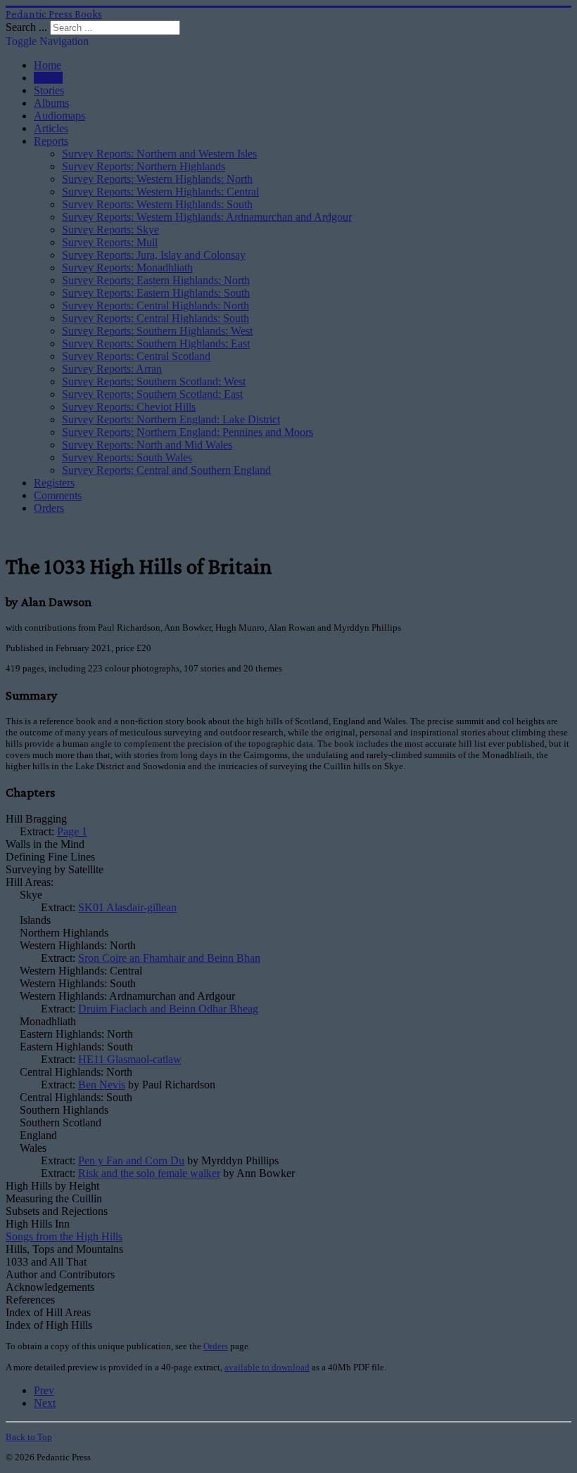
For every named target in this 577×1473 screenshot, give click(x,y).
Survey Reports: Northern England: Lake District (171, 419)
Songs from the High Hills (64, 1236)
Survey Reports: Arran (112, 369)
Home (47, 65)
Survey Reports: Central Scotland (136, 356)
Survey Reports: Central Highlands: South (155, 318)
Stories (49, 90)
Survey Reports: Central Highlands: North (155, 305)
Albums (51, 103)
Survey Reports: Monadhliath (127, 268)
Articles (51, 128)
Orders (49, 508)
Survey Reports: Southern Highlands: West (157, 331)
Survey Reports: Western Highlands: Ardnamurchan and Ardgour (207, 217)
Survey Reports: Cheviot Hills (129, 407)
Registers (54, 483)
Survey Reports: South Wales (127, 457)
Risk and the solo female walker (149, 1173)
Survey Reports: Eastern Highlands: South (156, 293)
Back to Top (29, 1437)
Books (48, 78)
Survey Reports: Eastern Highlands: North (156, 280)
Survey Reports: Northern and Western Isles (159, 154)
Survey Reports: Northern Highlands (143, 166)
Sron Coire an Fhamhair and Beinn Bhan (169, 958)
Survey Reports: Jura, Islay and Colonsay (154, 255)
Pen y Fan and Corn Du (131, 1160)
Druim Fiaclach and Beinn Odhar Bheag (168, 1009)
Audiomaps (59, 116)
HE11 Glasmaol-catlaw (130, 1059)
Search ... (26, 27)
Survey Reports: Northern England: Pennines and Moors (187, 432)
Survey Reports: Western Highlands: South (157, 204)
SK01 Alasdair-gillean (127, 907)
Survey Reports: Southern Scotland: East (152, 394)
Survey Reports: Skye (110, 230)
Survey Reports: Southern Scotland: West (154, 381)
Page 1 (72, 831)
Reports (51, 141)
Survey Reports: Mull (110, 242)
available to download (267, 1367)
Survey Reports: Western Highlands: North (157, 179)
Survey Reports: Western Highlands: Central (160, 192)
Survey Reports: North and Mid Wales (147, 445)
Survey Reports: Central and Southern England (166, 470)
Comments (58, 495)
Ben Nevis (101, 1085)
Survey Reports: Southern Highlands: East (156, 343)
